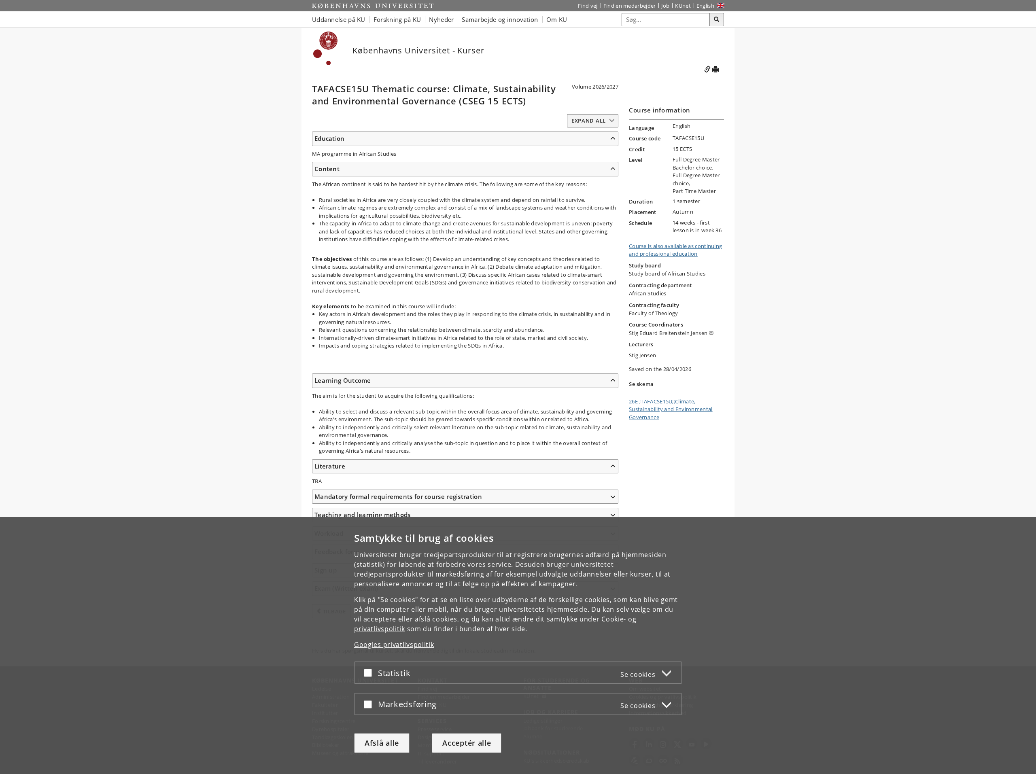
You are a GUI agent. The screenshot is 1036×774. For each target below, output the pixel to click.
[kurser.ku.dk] (325, 48)
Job (665, 5)
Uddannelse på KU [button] (338, 19)
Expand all (588, 120)
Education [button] (329, 138)
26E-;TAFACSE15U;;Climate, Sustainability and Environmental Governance (671, 409)
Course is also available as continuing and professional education (675, 250)
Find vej (587, 5)
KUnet (683, 5)
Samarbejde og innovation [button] (500, 19)
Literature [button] (329, 466)
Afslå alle (382, 743)
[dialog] (518, 645)
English (705, 5)
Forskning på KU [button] (397, 19)
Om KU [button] (556, 19)
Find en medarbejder (629, 5)
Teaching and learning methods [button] (362, 515)
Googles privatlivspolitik (394, 644)
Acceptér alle (466, 743)
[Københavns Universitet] (372, 5)
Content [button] (327, 169)
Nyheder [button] (441, 19)
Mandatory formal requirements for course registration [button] (398, 496)
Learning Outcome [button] (342, 380)
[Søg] (716, 20)
